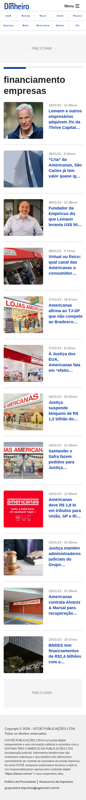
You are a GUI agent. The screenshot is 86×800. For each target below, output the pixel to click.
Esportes (8, 25)
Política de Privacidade (20, 781)
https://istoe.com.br (19, 773)
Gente (60, 16)
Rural (43, 16)
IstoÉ (8, 16)
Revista (26, 16)
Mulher (60, 25)
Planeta (77, 16)
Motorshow (42, 25)
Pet (77, 25)
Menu (25, 25)
